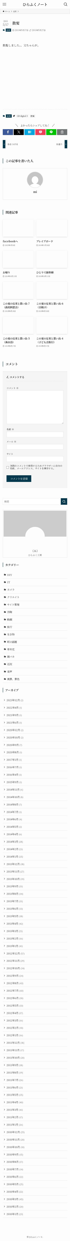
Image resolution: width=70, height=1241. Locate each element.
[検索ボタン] (65, 4)
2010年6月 (15, 1176)
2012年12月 (16, 953)
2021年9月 (14, 715)
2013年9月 (15, 886)
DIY (9, 575)
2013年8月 (15, 893)
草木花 (10, 649)
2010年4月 (15, 1191)
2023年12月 (15, 700)
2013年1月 (15, 946)
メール (11, 441)
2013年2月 (15, 938)
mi (35, 191)
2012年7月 (15, 990)
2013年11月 (15, 871)
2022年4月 (14, 707)
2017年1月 (14, 759)
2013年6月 (15, 908)
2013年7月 (15, 901)
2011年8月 (15, 1072)
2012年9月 (15, 975)
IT (8, 582)
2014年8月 (14, 804)
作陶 (9, 612)
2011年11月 (15, 1050)
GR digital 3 (22, 116)
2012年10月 (16, 968)
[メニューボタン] (4, 4)
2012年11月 (15, 960)
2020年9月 (14, 745)
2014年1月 (15, 856)
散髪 (33, 116)
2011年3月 (15, 1109)
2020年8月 (14, 752)
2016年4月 (14, 774)
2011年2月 (15, 1117)
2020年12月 (15, 730)
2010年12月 (16, 1132)
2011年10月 (15, 1057)
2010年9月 (15, 1154)
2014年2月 (15, 849)
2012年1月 (15, 1035)
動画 (9, 619)
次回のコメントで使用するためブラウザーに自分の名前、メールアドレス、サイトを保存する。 (36, 467)
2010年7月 (15, 1169)
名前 (10, 429)
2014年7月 (14, 812)
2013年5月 (15, 916)
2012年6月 (15, 998)
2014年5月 (14, 826)
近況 (8, 30)
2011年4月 (15, 1102)
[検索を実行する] (64, 501)
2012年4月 (15, 1013)
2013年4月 (15, 923)
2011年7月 (15, 1080)
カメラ (10, 589)
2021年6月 (14, 722)
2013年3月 (15, 931)
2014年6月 (14, 819)
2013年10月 (15, 879)
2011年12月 (15, 1042)
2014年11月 (15, 789)
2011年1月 (15, 1124)
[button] (8, 132)
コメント (13, 388)
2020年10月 (15, 737)
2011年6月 (15, 1087)
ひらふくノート (35, 4)
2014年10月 (15, 797)
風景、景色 (13, 679)
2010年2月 (15, 1206)
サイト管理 (13, 604)
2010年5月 (15, 1184)
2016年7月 (14, 767)
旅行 (9, 627)
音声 (9, 671)
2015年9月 (14, 782)
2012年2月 (15, 1027)
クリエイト (13, 597)
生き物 (10, 634)
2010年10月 (15, 1147)
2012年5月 (15, 1005)
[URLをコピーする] (62, 132)
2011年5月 (15, 1094)
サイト (10, 453)
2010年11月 (15, 1139)
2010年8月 (15, 1161)
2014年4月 (14, 834)
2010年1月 (15, 1214)
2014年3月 (15, 841)
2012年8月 (15, 983)
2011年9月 (15, 1065)
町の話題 (12, 642)
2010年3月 (15, 1199)
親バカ (10, 656)
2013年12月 (15, 864)
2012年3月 (15, 1020)
